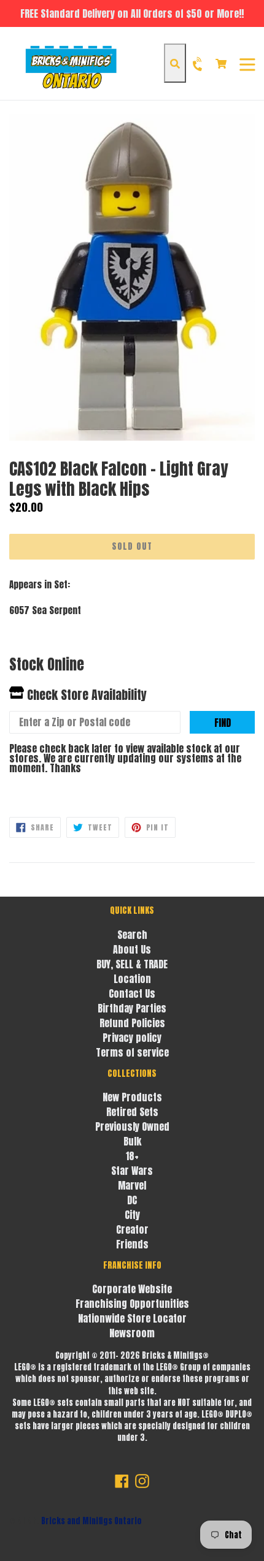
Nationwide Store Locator (132, 1318)
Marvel (132, 1185)
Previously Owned (132, 1126)
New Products (132, 1097)
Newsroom (132, 1333)
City (132, 1214)
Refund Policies (132, 1023)
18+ (132, 1156)
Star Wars (132, 1170)
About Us (132, 949)
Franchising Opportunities (132, 1303)
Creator (132, 1229)
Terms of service (132, 1052)
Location (132, 978)
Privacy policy (132, 1037)
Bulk (132, 1141)
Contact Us (132, 993)
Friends (132, 1244)
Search (132, 934)
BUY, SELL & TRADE (132, 964)
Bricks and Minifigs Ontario (91, 1521)
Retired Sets (132, 1111)
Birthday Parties (132, 1008)
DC (132, 1200)
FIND (222, 722)
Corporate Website (132, 1289)
